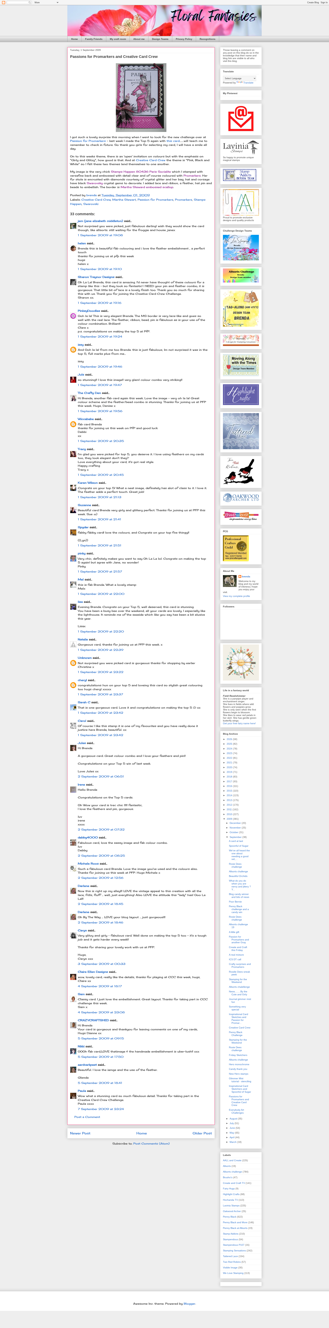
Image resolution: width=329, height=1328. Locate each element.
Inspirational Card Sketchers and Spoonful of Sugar (240, 1089)
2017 (230, 781)
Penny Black (229, 1216)
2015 (230, 790)
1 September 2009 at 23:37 (100, 694)
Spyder (83, 527)
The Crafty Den (89, 393)
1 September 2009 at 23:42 (100, 712)
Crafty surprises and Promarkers (240, 965)
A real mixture (236, 954)
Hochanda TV (230, 1199)
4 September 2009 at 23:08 (101, 1012)
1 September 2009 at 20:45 (101, 475)
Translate (248, 82)
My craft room (118, 39)
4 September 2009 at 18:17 (100, 986)
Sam (81, 994)
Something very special (237, 1008)
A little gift (234, 932)
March (233, 1142)
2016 (230, 786)
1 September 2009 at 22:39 (100, 650)
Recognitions (207, 39)
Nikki (81, 1046)
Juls (81, 374)
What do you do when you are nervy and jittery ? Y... (240, 885)
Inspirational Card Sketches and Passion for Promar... (238, 1018)
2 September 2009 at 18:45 (100, 904)
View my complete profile (236, 596)
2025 (230, 743)
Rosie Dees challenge (235, 865)
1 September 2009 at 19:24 (100, 336)
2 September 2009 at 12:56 (100, 877)
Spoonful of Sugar (238, 845)
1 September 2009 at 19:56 (100, 411)
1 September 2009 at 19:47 (100, 385)
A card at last (236, 841)
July (232, 1123)
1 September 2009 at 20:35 (101, 441)
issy (81, 344)
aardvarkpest (87, 1064)
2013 (230, 800)
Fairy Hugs (229, 1188)
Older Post (202, 1133)
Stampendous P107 (233, 1244)
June (233, 1128)
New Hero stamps (238, 1073)
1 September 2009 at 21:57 (100, 571)
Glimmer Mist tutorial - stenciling (240, 1080)
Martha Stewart (124, 199)
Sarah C (84, 702)
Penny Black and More (235, 1222)
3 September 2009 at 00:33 (101, 964)
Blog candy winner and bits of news (239, 895)
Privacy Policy (184, 39)
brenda (246, 576)
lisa (80, 601)
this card (173, 141)
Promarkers (183, 199)
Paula (82, 1090)
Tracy (82, 449)
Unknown (85, 657)
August (234, 1118)
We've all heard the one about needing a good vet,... (239, 854)
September (236, 837)
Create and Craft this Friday (238, 948)
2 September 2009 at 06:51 (101, 776)
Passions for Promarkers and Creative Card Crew (239, 1100)
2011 (230, 809)
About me (139, 39)
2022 (230, 758)
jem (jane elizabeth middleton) (100, 221)
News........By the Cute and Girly (238, 993)
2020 (230, 767)
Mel (81, 579)
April (232, 1137)
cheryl (82, 680)
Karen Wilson (88, 482)
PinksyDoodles (89, 310)
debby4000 (88, 837)
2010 (230, 814)
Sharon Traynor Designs (96, 277)
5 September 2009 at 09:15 (101, 1038)
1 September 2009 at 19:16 (99, 303)
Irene (81, 784)
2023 (230, 753)
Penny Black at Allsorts (235, 1228)
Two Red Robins (232, 1261)
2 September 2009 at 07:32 (101, 829)
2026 (230, 739)
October (234, 832)
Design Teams (160, 39)
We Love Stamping (233, 1273)
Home (74, 39)
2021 (230, 762)
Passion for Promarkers (88, 141)
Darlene (84, 886)
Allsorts (227, 1166)
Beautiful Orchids (238, 876)
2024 (230, 748)
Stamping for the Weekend (238, 981)
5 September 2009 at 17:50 (101, 1056)
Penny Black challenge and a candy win (239, 909)
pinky (82, 553)
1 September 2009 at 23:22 (100, 672)
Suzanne (84, 505)
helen (82, 243)
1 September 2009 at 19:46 (100, 366)
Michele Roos (88, 863)
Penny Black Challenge (235, 1033)
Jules (82, 743)
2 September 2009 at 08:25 (101, 855)
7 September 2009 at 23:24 (101, 1109)
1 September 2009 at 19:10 (100, 269)
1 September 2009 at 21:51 (99, 545)
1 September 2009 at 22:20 (101, 631)
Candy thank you (238, 1069)
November (236, 827)
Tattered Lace (230, 1256)
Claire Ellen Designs (93, 971)
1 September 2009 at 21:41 (99, 519)
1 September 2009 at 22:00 (101, 594)
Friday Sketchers (238, 1055)
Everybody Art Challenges (236, 1111)
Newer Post (80, 1133)
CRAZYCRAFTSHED (93, 1020)
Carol (82, 720)
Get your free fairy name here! (239, 723)
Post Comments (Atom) (151, 1143)
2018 (230, 776)
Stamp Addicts (230, 1233)
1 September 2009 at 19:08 (100, 235)
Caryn (82, 930)
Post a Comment (87, 1117)
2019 (230, 772)
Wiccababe (86, 419)
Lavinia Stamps (231, 1205)
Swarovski (90, 204)
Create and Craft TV (234, 1183)
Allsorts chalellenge (239, 986)
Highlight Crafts (231, 1194)
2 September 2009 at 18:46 (100, 922)
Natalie (83, 639)
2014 (230, 795)
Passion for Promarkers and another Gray (239, 939)
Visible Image (230, 1267)
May (232, 1132)
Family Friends (93, 39)
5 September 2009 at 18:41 (100, 1083)
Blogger (189, 1303)
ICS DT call (235, 959)
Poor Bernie (235, 901)
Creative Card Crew (150, 160)
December (236, 823)
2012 (230, 804)
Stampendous (230, 1239)
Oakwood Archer (232, 1211)
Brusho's (227, 1177)
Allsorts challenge (238, 871)
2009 (230, 818)
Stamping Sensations (234, 1250)
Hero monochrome (239, 1064)
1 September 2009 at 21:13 (99, 497)
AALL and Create (232, 1160)
